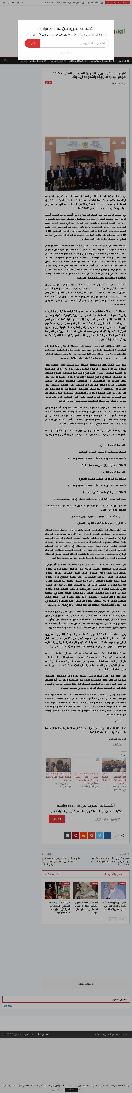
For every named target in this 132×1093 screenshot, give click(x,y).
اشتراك (32, 43)
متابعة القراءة (66, 52)
